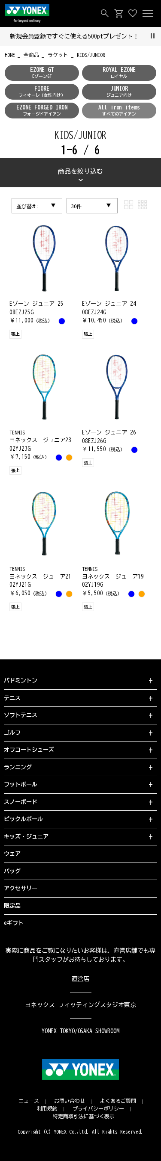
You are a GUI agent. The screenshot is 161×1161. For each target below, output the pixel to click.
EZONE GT (42, 72)
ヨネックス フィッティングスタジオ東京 (80, 1005)
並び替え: (27, 206)
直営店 (81, 979)
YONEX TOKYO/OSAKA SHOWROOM (81, 1031)
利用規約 (47, 1108)
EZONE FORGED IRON (41, 110)
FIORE (42, 91)
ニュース (28, 1100)
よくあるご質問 (118, 1100)
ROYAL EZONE (119, 72)
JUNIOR (119, 91)
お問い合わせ (69, 1100)
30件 (76, 206)
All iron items (119, 110)
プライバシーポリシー (98, 1108)
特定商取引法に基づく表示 (84, 1116)
